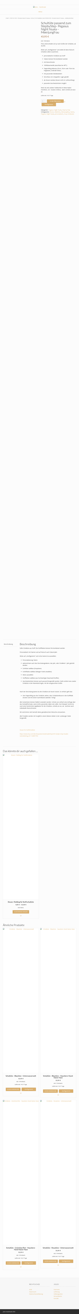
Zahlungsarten (58, 1294)
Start (7, 18)
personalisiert (59, 114)
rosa (65, 114)
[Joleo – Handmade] (39, 7)
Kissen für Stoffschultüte (27, 730)
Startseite (57, 1289)
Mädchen (57, 112)
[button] (64, 102)
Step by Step (13, 18)
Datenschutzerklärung (36, 1294)
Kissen (52, 112)
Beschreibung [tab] (8, 644)
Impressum (32, 1292)
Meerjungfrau (65, 112)
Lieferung (57, 1292)
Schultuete (71, 114)
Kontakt (56, 1298)
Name (72, 112)
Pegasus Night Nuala (24, 18)
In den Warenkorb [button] (13, 1089)
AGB (30, 1289)
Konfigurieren (49, 104)
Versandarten (58, 1296)
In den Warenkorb (55, 101)
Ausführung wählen (21, 912)
